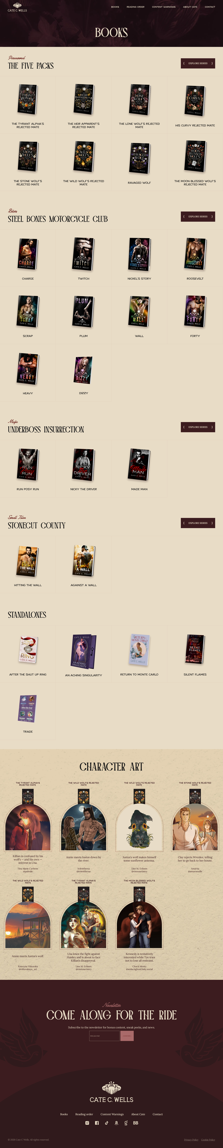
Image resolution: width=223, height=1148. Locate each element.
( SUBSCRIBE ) (127, 1036)
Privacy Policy (191, 1139)
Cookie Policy (208, 1139)
